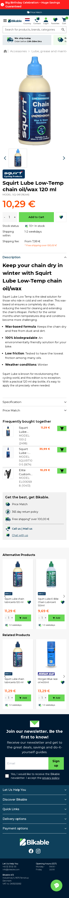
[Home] (6, 51)
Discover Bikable (15, 799)
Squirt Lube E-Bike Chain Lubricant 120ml (48, 602)
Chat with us (20, 535)
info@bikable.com (11, 869)
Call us (16, 528)
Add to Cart (36, 217)
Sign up (56, 763)
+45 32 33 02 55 (9, 866)
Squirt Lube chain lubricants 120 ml (14, 600)
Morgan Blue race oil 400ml (48, 681)
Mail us (27, 528)
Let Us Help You (14, 790)
